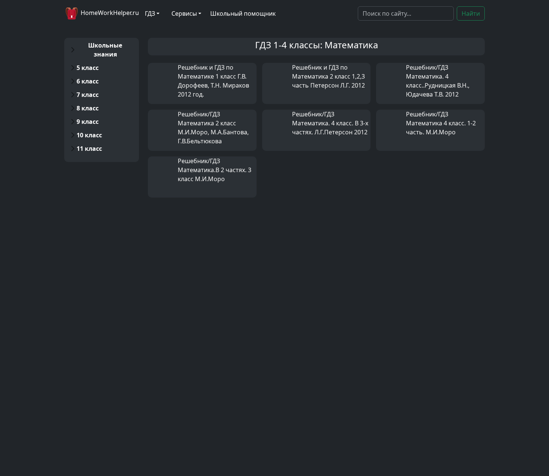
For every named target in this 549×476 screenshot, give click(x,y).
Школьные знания (105, 49)
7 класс (88, 95)
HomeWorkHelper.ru (109, 13)
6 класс (88, 81)
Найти (471, 13)
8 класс (88, 108)
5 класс (88, 68)
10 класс (89, 135)
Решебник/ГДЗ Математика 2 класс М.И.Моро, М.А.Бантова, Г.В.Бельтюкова (213, 127)
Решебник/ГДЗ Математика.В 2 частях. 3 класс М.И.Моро (214, 170)
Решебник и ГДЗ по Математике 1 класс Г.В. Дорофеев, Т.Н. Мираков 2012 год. (213, 80)
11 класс (89, 148)
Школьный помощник (243, 13)
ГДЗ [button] (150, 13)
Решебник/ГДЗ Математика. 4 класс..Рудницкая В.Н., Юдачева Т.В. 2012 (437, 80)
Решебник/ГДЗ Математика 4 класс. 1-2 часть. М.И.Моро (441, 123)
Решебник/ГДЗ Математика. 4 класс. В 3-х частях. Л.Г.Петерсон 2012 (330, 123)
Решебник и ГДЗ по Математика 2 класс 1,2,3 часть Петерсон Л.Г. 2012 (328, 76)
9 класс (88, 122)
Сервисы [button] (184, 13)
